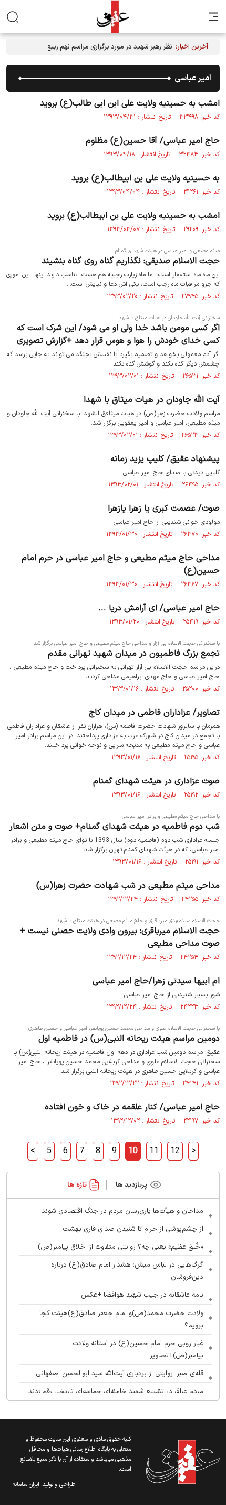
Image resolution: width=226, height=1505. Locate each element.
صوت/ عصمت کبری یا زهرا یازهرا (164, 508)
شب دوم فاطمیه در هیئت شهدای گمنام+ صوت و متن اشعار (114, 826)
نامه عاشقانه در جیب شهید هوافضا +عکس (142, 1295)
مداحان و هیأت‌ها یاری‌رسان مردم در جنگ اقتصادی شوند (122, 1211)
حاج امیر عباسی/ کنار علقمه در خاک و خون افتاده (132, 1107)
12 (175, 1151)
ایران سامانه (26, 1484)
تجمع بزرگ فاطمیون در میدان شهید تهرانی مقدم (134, 653)
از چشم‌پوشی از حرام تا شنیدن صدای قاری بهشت (133, 1229)
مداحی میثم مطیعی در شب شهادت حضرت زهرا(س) (128, 885)
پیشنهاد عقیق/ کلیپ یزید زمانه (165, 459)
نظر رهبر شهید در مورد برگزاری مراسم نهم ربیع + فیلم (99, 47)
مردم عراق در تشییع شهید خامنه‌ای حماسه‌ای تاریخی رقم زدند (115, 1391)
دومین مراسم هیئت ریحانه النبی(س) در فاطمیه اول (129, 1038)
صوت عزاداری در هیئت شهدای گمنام (156, 781)
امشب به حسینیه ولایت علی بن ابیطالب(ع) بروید (133, 215)
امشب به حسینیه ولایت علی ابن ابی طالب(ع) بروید (130, 103)
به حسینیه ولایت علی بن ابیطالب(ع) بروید (145, 178)
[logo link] (113, 16)
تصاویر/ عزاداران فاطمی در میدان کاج (154, 712)
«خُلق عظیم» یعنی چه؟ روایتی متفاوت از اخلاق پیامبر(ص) (120, 1247)
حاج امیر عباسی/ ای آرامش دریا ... (159, 608)
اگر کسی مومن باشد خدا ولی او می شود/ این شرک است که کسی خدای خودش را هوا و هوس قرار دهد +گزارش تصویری (118, 334)
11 (154, 1151)
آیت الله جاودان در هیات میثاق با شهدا (152, 400)
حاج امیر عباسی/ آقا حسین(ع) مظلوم (153, 141)
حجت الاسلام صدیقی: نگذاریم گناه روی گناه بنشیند (131, 261)
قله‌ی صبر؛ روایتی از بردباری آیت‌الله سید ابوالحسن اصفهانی (119, 1373)
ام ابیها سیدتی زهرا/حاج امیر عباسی (156, 981)
